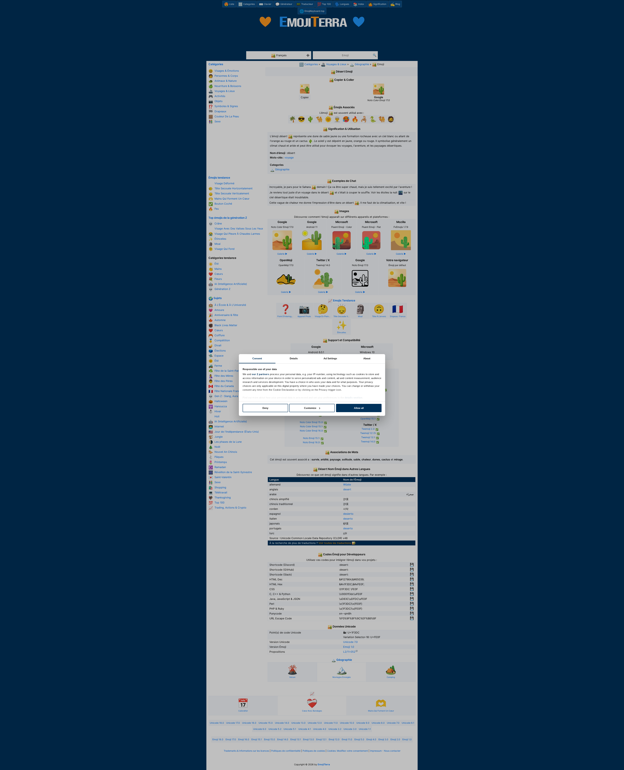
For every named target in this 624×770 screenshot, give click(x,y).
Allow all (359, 408)
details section (353, 397)
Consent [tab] (257, 358)
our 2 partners (260, 374)
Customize (310, 408)
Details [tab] (294, 358)
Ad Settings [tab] (330, 358)
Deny (265, 408)
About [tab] (366, 358)
